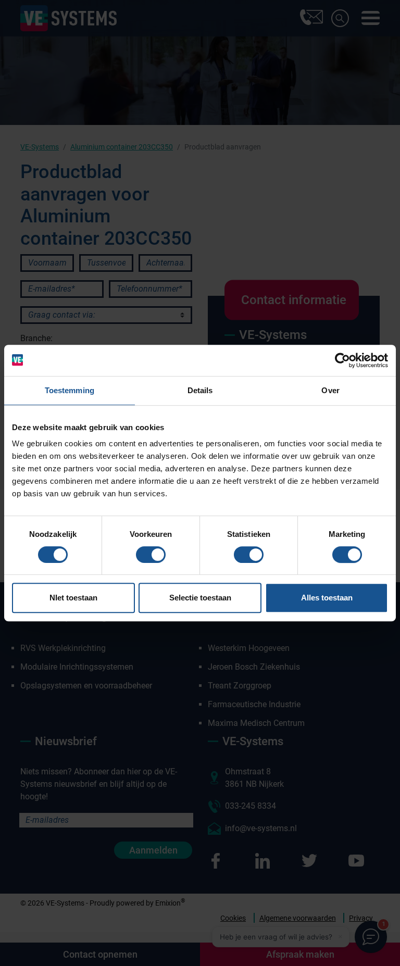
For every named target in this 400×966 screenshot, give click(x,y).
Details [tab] (200, 390)
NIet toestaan (73, 597)
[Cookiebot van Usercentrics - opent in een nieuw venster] (342, 360)
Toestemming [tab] (69, 390)
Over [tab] (330, 390)
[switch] (151, 554)
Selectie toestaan (200, 597)
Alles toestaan (327, 597)
